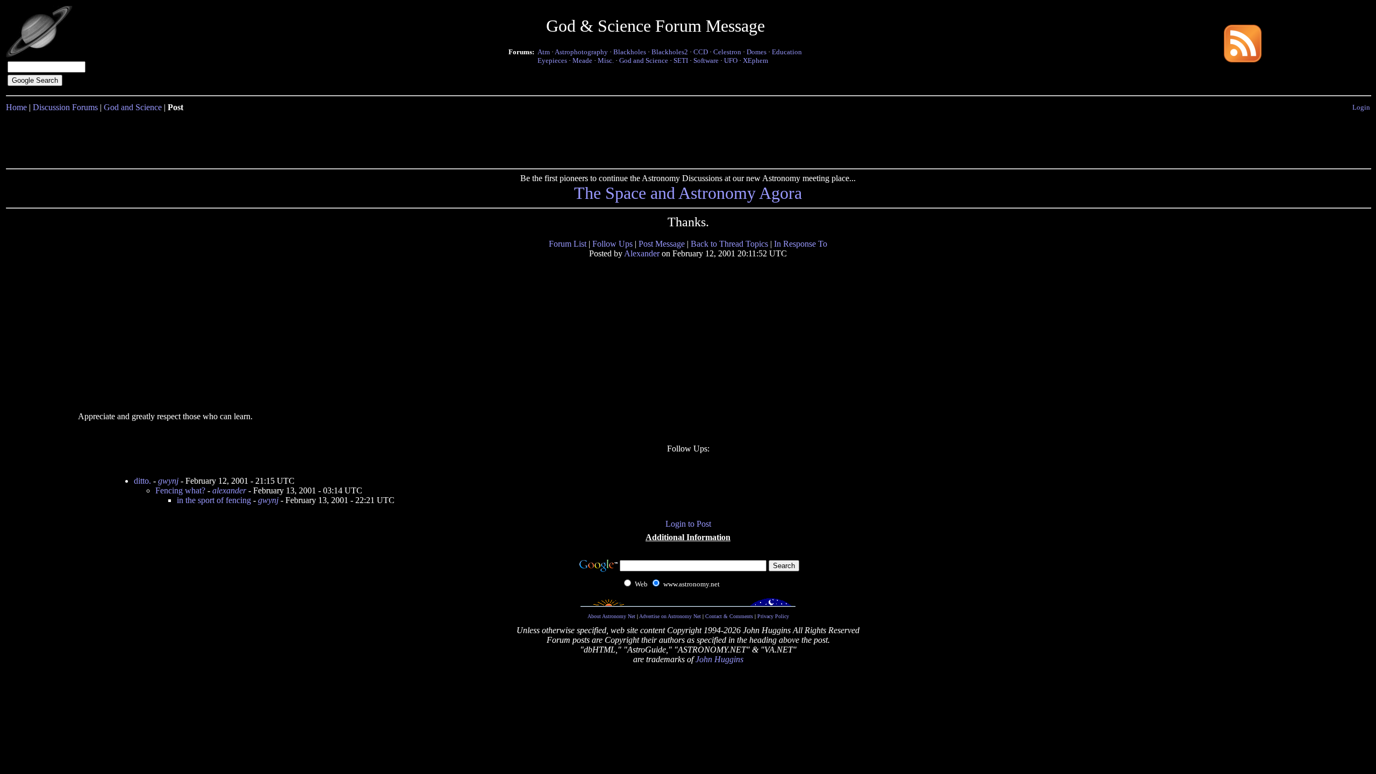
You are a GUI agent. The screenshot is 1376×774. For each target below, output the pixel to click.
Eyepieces (552, 60)
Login (1361, 107)
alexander (229, 490)
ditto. (142, 480)
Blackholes (629, 52)
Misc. (606, 60)
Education (787, 52)
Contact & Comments (729, 616)
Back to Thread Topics (729, 243)
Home (16, 107)
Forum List (567, 243)
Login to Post (688, 523)
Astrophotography (581, 52)
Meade (582, 60)
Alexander (642, 253)
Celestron (727, 52)
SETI (680, 60)
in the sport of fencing (214, 500)
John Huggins (719, 659)
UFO (730, 60)
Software (706, 60)
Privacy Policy (773, 616)
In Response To (800, 243)
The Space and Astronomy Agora (688, 193)
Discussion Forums (65, 107)
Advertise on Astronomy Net (670, 616)
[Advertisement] (688, 138)
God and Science (643, 60)
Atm (544, 52)
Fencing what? (180, 490)
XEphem (755, 60)
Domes (756, 52)
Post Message (662, 243)
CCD (700, 52)
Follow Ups (612, 243)
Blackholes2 (669, 52)
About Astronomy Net (611, 616)
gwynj (168, 480)
